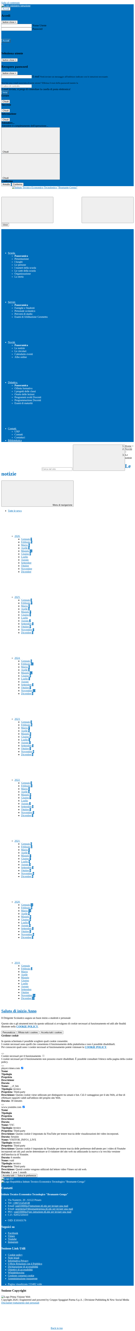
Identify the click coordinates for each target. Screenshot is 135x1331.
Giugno (26, 553)
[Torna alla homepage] (67, 191)
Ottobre (25, 565)
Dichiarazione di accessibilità (23, 1266)
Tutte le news (15, 510)
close (5, 225)
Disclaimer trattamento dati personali (20, 1302)
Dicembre (26, 571)
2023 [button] (17, 719)
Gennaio (26, 539)
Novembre (26, 568)
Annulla (6, 184)
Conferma (17, 184)
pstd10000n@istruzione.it (41, 1205)
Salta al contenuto (10, 2)
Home (128, 446)
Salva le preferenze (27, 1175)
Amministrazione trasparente (23, 1278)
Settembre (26, 562)
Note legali (13, 1257)
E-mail (35, 76)
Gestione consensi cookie (21, 1275)
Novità (128, 449)
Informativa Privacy (18, 1260)
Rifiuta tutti (28, 1032)
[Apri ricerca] (108, 210)
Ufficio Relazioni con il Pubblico (25, 1263)
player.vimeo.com (10, 1068)
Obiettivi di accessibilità (20, 1269)
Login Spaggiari (86, 83)
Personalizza (9, 1032)
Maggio (26, 551)
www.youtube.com (11, 1107)
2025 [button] (17, 597)
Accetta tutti (51, 1032)
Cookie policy (15, 1254)
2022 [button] (17, 780)
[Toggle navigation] (27, 210)
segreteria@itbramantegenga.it (44, 1208)
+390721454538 (21, 1203)
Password (37, 29)
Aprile (25, 548)
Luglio (24, 556)
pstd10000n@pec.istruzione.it (42, 1211)
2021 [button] (17, 840)
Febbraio (26, 542)
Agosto (25, 559)
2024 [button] (17, 658)
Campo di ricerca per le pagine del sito (21, 468)
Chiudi (6, 101)
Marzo (25, 545)
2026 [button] (17, 536)
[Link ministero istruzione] (15, 5)
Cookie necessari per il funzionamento (21, 1056)
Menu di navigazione (62, 505)
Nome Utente (39, 25)
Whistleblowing (16, 1272)
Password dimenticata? (13, 34)
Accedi (6, 9)
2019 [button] (17, 962)
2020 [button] (17, 901)
